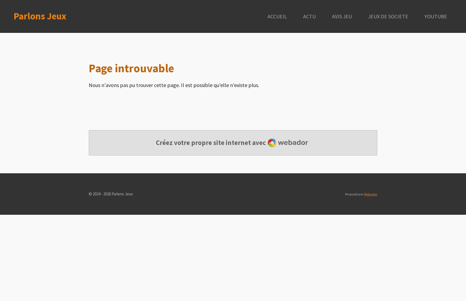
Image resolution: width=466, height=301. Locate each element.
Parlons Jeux (39, 16)
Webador (370, 194)
